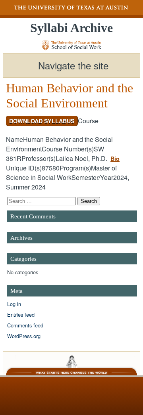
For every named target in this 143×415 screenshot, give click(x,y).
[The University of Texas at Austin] (71, 7)
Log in (14, 304)
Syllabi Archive (71, 28)
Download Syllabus (42, 121)
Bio (115, 159)
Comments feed (25, 325)
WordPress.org (24, 336)
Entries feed (21, 314)
